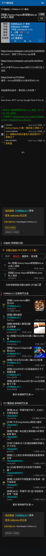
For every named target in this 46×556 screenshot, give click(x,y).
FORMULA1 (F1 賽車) (20, 9)
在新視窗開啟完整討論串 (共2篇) (23, 284)
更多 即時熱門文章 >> (23, 504)
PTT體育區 (5, 9)
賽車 (19, 210)
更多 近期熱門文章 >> (23, 394)
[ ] (13, 306)
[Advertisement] (23, 178)
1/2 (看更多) (17, 38)
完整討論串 (11, 250)
